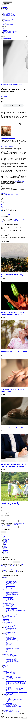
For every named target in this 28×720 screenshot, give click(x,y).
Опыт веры (8, 623)
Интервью (5, 665)
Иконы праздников (10, 599)
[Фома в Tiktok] (5, 540)
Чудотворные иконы (10, 601)
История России (10, 631)
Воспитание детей (7, 606)
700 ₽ (2, 204)
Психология (6, 633)
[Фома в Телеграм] (6, 539)
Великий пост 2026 (10, 673)
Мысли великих (9, 653)
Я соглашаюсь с (10, 217)
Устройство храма (10, 605)
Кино (7, 649)
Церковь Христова (7, 707)
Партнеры (5, 553)
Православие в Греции (11, 659)
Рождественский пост (11, 672)
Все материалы (6, 21)
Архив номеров (7, 554)
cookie (15, 571)
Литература (8, 644)
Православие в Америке (11, 655)
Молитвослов (6, 20)
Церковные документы (8, 709)
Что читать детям (10, 611)
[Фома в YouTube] (5, 541)
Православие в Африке (11, 656)
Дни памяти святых (10, 593)
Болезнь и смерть (10, 634)
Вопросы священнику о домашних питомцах (16, 683)
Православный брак (10, 639)
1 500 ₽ (2, 206)
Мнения (5, 666)
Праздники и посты (7, 671)
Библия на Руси (9, 587)
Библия (5, 577)
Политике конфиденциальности (14, 718)
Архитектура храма (10, 604)
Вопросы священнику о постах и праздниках (16, 595)
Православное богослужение (10, 31)
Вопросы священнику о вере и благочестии (16, 679)
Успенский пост (9, 674)
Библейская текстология (11, 582)
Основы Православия (8, 13)
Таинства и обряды (7, 694)
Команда (5, 551)
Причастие (8, 696)
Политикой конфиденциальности (9, 221)
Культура (5, 642)
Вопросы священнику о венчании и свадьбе (12, 85)
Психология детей (10, 609)
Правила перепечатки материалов (11, 570)
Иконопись (8, 645)
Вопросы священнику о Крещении (14, 689)
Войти (9, 38)
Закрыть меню (4, 8)
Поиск (5, 4)
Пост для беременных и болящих (13, 677)
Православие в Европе (11, 660)
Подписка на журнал (8, 24)
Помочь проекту (4, 216)
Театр (7, 650)
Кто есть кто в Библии (11, 581)
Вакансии (5, 552)
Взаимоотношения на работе (12, 640)
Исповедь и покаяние (11, 698)
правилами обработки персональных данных (13, 565)
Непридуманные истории (9, 14)
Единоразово (5, 210)
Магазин (5, 547)
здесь (9, 214)
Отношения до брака (11, 638)
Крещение (8, 695)
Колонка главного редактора (10, 616)
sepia (6, 96)
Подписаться (16, 561)
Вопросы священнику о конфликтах (14, 688)
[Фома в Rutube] (5, 542)
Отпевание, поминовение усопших (14, 699)
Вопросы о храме (10, 693)
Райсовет (5, 30)
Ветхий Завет (9, 580)
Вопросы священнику (8, 19)
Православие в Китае (11, 664)
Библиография (9, 588)
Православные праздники (9, 589)
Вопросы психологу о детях (12, 614)
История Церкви (10, 629)
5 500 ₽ (2, 207)
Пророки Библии (10, 583)
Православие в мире (8, 654)
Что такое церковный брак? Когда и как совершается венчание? (14, 146)
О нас (4, 546)
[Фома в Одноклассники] (7, 538)
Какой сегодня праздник (9, 28)
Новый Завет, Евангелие (11, 578)
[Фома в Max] (4, 544)
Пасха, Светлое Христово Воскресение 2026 (16, 590)
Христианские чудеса (11, 625)
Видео (4, 669)
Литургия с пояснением (11, 705)
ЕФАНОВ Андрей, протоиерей (11, 194)
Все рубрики (6, 23)
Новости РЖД (6, 620)
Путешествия (6, 619)
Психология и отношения (9, 15)
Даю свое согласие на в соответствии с (12, 220)
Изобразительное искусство (12, 648)
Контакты (5, 550)
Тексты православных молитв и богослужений (14, 711)
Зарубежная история (10, 632)
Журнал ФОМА (4, 84)
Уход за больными (10, 636)
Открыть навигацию (8, 1)
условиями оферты (14, 217)
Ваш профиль (7, 3)
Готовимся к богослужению (9, 704)
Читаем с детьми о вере (8, 32)
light (1, 96)
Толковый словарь (10, 651)
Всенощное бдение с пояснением (13, 706)
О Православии (9, 626)
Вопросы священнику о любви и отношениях (16, 690)
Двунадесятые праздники (12, 592)
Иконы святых (9, 600)
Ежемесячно (13, 210)
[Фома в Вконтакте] (6, 536)
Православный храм (8, 603)
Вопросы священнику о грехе (13, 684)
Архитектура (9, 643)
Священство (9, 703)
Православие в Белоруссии (12, 658)
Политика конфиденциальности (10, 569)
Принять (24, 718)
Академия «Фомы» (7, 16)
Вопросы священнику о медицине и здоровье (16, 692)
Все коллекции (6, 33)
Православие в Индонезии (12, 662)
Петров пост (9, 676)
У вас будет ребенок (10, 612)
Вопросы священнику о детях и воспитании (16, 610)
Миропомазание (10, 700)
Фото (4, 667)
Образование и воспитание (9, 617)
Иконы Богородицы (10, 598)
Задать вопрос (4, 193)
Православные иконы (8, 597)
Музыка (8, 647)
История (5, 627)
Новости (5, 18)
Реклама (5, 548)
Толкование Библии (10, 586)
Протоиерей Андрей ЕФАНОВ (8, 138)
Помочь (5, 7)
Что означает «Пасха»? (20, 181)
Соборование (9, 701)
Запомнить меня (6, 529)
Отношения (6, 615)
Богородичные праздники (12, 594)
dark (4, 96)
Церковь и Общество (8, 710)
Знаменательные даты (11, 628)
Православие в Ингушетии (12, 661)
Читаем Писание (10, 584)
